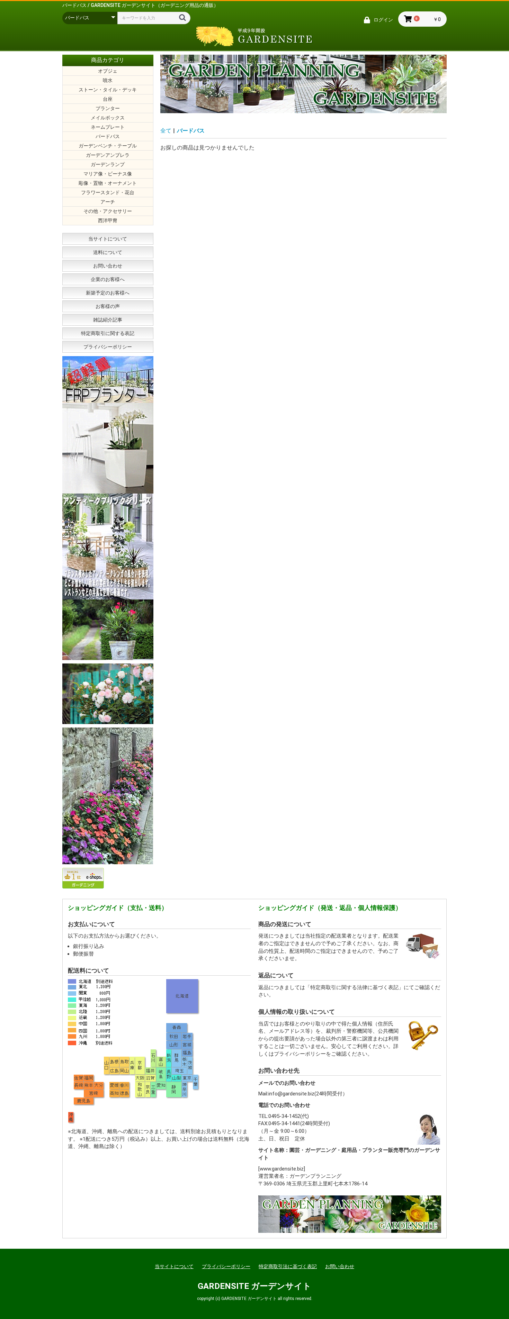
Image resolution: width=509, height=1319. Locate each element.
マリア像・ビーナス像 (107, 174)
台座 (108, 99)
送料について (107, 252)
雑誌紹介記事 (107, 320)
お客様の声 (108, 306)
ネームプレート (108, 127)
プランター (108, 108)
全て (165, 130)
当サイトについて (107, 239)
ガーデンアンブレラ (108, 155)
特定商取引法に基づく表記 (288, 1266)
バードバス (108, 136)
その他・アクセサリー (107, 211)
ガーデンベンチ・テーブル (108, 145)
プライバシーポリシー (107, 347)
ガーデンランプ (108, 164)
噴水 (108, 80)
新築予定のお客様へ (108, 293)
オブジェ (107, 71)
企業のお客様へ (108, 279)
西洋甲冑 (107, 220)
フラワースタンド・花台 (107, 192)
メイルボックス (108, 117)
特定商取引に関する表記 (107, 333)
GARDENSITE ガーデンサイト (254, 1286)
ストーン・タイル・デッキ (108, 89)
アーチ (107, 202)
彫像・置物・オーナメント (108, 183)
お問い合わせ (107, 266)
